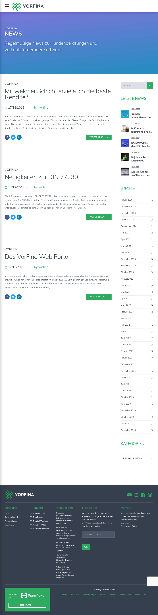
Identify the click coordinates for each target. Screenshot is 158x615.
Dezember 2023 (128, 259)
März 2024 (126, 246)
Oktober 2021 (127, 378)
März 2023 (126, 305)
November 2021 (128, 371)
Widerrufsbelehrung (129, 520)
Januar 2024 (127, 253)
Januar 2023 (127, 319)
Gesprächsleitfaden (129, 526)
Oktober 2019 (127, 417)
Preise (102, 594)
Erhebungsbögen (89, 594)
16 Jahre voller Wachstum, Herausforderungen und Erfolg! (141, 159)
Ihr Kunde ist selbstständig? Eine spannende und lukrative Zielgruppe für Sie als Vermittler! (142, 130)
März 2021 (126, 391)
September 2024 (128, 226)
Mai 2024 (125, 233)
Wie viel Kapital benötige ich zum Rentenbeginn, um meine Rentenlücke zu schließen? (141, 174)
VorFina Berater (36, 517)
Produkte (75, 594)
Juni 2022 (125, 325)
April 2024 (126, 240)
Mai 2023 (125, 292)
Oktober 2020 (127, 397)
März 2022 (126, 345)
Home (64, 594)
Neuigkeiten (9, 525)
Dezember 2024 (128, 207)
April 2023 (126, 299)
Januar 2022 (127, 358)
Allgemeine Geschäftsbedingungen (135, 513)
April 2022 (126, 338)
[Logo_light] (19, 494)
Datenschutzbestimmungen (132, 516)
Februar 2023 (127, 312)
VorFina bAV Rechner (39, 521)
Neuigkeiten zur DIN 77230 (41, 178)
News (137, 594)
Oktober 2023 (127, 272)
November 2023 (128, 266)
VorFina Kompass (37, 513)
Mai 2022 (125, 332)
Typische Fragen (11, 521)
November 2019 (128, 411)
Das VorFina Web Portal (37, 257)
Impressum (125, 523)
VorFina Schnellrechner (39, 529)
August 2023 (127, 279)
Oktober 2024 (127, 220)
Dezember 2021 (128, 365)
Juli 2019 (125, 424)
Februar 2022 (127, 351)
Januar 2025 (127, 200)
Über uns (112, 594)
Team (7, 513)
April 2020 (126, 404)
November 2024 (128, 213)
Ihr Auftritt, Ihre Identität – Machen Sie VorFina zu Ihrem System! (142, 145)
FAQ (145, 594)
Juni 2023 (125, 286)
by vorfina (41, 107)
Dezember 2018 (128, 430)
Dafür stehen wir (11, 517)
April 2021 (126, 384)
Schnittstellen (125, 594)
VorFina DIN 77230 (38, 525)
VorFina (11, 84)
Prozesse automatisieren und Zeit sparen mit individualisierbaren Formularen (141, 116)
